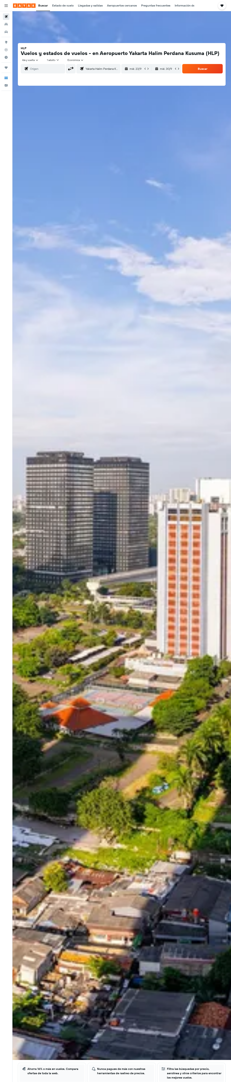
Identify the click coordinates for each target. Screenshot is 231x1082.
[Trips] (6, 67)
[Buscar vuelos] (6, 16)
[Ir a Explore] (6, 42)
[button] (6, 6)
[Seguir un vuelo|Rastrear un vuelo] (6, 49)
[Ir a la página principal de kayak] (24, 5)
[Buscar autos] (6, 31)
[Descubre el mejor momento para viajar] (6, 57)
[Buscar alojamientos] (6, 24)
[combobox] (30, 60)
